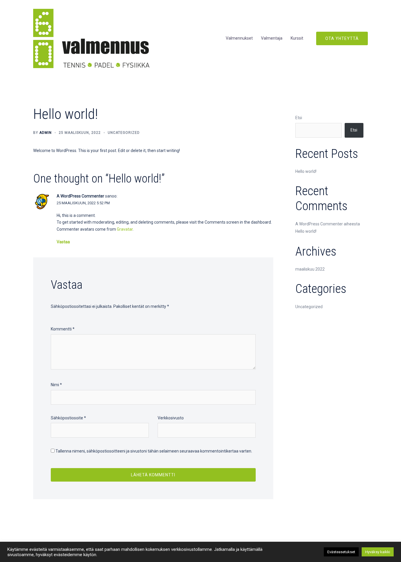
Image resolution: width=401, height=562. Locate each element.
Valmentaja (271, 38)
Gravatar (125, 229)
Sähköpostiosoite (68, 418)
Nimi (56, 384)
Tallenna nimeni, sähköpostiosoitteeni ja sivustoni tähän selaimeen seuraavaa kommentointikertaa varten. (153, 451)
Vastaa (63, 241)
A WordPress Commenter (80, 196)
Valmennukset (239, 38)
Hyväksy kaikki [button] (377, 552)
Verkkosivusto (171, 418)
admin (45, 133)
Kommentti (63, 329)
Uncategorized (124, 133)
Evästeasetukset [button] (341, 552)
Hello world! (305, 171)
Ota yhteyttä (342, 38)
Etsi (298, 117)
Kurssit (297, 38)
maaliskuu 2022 (310, 269)
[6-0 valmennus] (91, 38)
